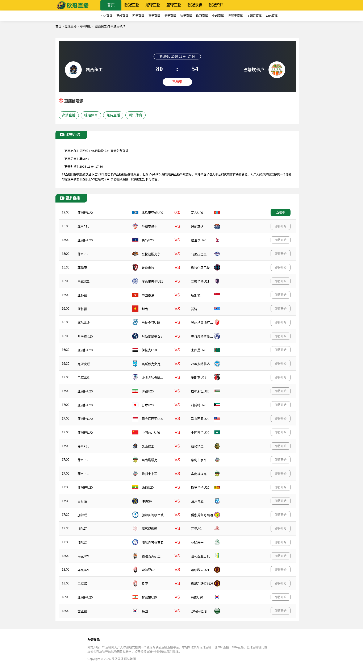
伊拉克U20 (149, 350)
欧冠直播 (131, 5)
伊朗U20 (148, 391)
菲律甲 (82, 268)
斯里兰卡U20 (200, 487)
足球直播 (152, 5)
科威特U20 (198, 405)
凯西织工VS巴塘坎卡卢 (110, 26)
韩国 (145, 611)
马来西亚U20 (200, 419)
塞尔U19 (83, 322)
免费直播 (113, 115)
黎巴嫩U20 (149, 597)
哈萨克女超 (85, 336)
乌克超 (82, 583)
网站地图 (130, 658)
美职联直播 (254, 15)
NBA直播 (106, 15)
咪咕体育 (91, 115)
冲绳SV (147, 501)
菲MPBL (85, 26)
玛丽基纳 (197, 226)
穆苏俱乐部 (149, 528)
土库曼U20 (198, 350)
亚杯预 (82, 295)
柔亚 (145, 583)
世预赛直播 (235, 15)
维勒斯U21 (198, 377)
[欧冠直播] (72, 9)
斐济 (194, 309)
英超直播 (122, 15)
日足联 (82, 501)
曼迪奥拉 (148, 268)
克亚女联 (84, 364)
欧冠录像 (195, 5)
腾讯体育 (135, 115)
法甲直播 (186, 15)
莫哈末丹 (197, 542)
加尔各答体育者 (153, 542)
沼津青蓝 (197, 501)
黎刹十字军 (199, 460)
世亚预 (82, 611)
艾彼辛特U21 (200, 281)
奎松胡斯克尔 (151, 254)
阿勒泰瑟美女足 (153, 336)
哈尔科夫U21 (200, 570)
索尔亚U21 (149, 570)
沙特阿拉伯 (199, 611)
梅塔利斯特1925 (202, 583)
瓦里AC (196, 528)
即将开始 (281, 226)
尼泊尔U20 (198, 240)
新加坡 (195, 295)
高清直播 (68, 115)
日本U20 (148, 405)
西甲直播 (138, 15)
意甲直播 (154, 15)
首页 (111, 5)
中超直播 (218, 15)
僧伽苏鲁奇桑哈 (202, 515)
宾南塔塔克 (149, 460)
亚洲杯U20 (85, 212)
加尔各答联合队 (153, 515)
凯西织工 (148, 446)
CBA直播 (272, 15)
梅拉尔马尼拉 (200, 268)
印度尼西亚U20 (152, 419)
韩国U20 (197, 597)
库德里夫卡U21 (152, 281)
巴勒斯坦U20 (200, 391)
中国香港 (148, 295)
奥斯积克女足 (151, 364)
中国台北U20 (151, 432)
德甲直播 (170, 15)
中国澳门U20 (200, 432)
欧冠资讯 (216, 5)
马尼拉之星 (199, 254)
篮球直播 (174, 5)
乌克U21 (83, 281)
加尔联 (82, 515)
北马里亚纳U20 (152, 212)
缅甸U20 (148, 487)
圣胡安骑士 (149, 226)
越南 (145, 309)
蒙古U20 (197, 212)
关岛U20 (148, 240)
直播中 (280, 212)
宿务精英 (197, 446)
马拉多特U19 (151, 322)
